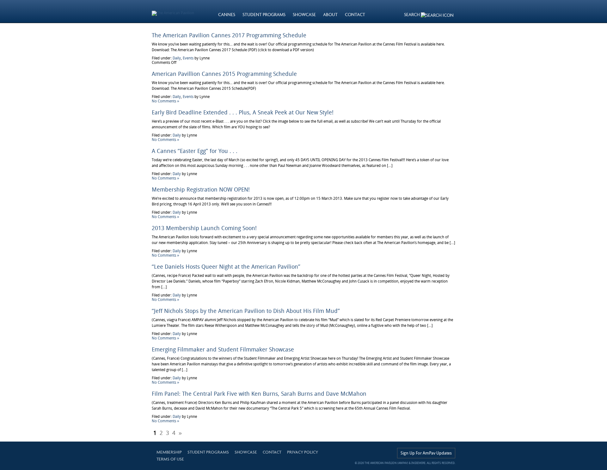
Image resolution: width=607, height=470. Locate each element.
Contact (272, 452)
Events (188, 58)
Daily (177, 58)
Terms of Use (170, 459)
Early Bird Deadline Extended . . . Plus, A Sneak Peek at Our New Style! (243, 112)
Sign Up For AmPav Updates (426, 453)
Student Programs (208, 452)
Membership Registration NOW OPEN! (201, 189)
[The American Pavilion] (173, 11)
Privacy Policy (302, 452)
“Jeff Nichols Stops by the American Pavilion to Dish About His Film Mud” (246, 311)
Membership (169, 452)
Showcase (246, 452)
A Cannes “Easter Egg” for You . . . (194, 151)
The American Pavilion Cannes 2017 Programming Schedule (229, 35)
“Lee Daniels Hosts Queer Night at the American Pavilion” (226, 266)
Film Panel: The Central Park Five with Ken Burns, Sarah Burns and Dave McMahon (259, 393)
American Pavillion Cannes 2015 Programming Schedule (224, 73)
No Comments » (165, 101)
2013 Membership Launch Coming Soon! (204, 228)
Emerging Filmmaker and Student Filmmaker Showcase (223, 349)
